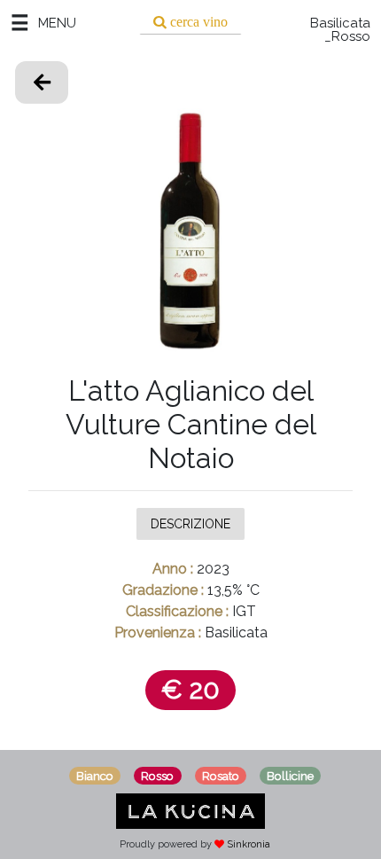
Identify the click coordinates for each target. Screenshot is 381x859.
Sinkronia (248, 844)
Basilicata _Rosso (340, 30)
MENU (57, 23)
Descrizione (190, 524)
